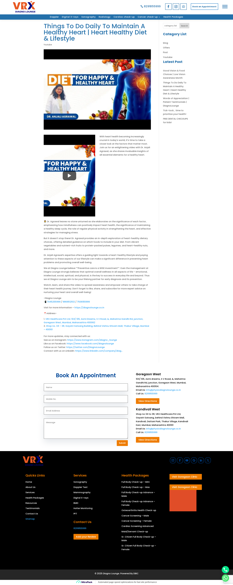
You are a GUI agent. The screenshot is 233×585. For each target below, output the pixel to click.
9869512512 (69, 301)
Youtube (48, 44)
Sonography (88, 17)
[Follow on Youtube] (187, 460)
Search (184, 25)
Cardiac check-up (124, 17)
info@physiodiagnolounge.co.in (163, 390)
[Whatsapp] (225, 578)
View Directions (147, 401)
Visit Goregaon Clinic (184, 476)
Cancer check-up (148, 17)
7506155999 (83, 301)
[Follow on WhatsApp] (183, 6)
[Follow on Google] (194, 460)
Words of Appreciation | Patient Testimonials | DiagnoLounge (176, 102)
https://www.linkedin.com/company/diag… (99, 350)
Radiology (105, 17)
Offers (166, 47)
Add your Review (86, 536)
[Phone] (225, 569)
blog (165, 43)
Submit (122, 443)
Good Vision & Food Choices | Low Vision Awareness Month (174, 74)
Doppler (54, 17)
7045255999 (54, 301)
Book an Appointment (204, 6)
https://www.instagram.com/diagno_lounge (92, 340)
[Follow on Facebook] (168, 6)
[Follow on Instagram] (176, 6)
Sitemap (30, 518)
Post (165, 52)
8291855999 (152, 6)
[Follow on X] (208, 460)
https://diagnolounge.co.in (89, 307)
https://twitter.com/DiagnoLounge (85, 347)
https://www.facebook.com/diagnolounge (90, 343)
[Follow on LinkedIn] (201, 460)
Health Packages (173, 17)
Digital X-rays (70, 17)
